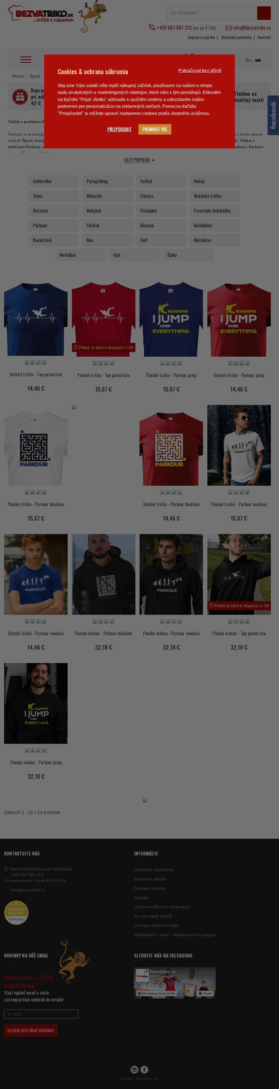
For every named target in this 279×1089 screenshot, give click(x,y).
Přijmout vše (154, 129)
